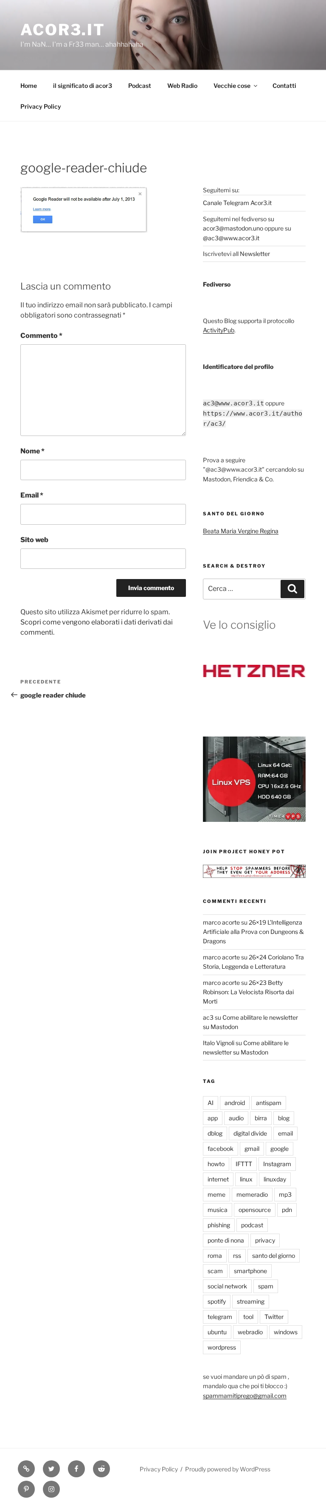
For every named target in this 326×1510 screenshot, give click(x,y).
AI (211, 1102)
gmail (251, 1148)
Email (31, 495)
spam (265, 1286)
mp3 (285, 1194)
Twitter (274, 1316)
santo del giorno (273, 1255)
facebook (220, 1148)
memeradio (252, 1194)
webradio (250, 1332)
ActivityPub (218, 330)
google (279, 1148)
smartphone (250, 1270)
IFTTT (244, 1163)
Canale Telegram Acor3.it (237, 202)
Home (28, 85)
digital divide (250, 1133)
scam (215, 1270)
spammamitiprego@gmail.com (245, 1395)
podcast (252, 1225)
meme (216, 1194)
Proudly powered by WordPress (227, 1469)
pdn (287, 1209)
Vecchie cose (232, 85)
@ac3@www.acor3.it (231, 238)
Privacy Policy (40, 106)
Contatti (284, 85)
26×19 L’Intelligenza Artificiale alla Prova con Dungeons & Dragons (253, 932)
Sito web (34, 540)
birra (261, 1118)
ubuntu (217, 1332)
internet (218, 1179)
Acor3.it (62, 29)
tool (248, 1316)
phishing (219, 1225)
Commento (41, 336)
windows (286, 1332)
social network (227, 1286)
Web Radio (182, 85)
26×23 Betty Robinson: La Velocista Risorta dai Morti (248, 992)
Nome (32, 451)
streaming (250, 1301)
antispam (268, 1102)
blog (283, 1118)
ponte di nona (226, 1240)
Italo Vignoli (218, 1042)
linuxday (275, 1179)
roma (215, 1255)
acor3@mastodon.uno (233, 228)
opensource (255, 1209)
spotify (217, 1301)
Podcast (139, 85)
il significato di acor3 (82, 85)
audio (236, 1118)
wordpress (222, 1347)
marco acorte (221, 922)
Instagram (277, 1163)
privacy (265, 1240)
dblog (215, 1133)
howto (216, 1163)
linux (246, 1179)
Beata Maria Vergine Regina (240, 530)
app (213, 1118)
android (235, 1102)
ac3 (208, 1017)
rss (237, 1255)
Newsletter (255, 253)
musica (218, 1209)
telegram (220, 1316)
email (285, 1133)
